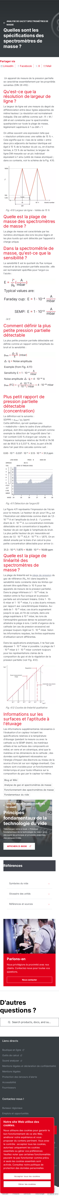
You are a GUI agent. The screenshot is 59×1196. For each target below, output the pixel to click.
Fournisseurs (9, 1087)
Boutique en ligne (11, 1049)
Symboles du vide (18, 883)
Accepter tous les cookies (27, 1176)
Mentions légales (11, 1071)
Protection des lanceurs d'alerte (19, 1076)
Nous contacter (29, 980)
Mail (48, 65)
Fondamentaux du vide (16, 794)
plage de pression (41, 575)
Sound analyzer (10, 1060)
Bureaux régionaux (12, 1108)
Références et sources (21, 903)
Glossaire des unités (20, 893)
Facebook (26, 65)
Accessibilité (9, 1082)
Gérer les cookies (27, 1184)
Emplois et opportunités (15, 1113)
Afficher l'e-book (17, 846)
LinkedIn (8, 65)
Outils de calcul (10, 1055)
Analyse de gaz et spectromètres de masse (27, 784)
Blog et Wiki (10, 780)
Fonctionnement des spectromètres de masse (29, 789)
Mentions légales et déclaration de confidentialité (29, 1066)
